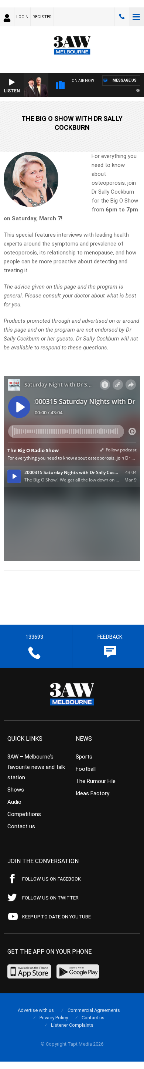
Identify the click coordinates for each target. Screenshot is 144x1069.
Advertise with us (36, 1010)
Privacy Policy (54, 1017)
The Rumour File (96, 781)
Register (42, 16)
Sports (84, 756)
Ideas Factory (92, 793)
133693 (122, 16)
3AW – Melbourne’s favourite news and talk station (36, 767)
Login (22, 16)
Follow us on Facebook (51, 879)
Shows (15, 789)
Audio (14, 802)
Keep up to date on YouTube (56, 917)
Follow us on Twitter (50, 898)
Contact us (21, 826)
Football (86, 769)
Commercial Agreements (94, 1010)
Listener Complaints (72, 1025)
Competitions (24, 814)
